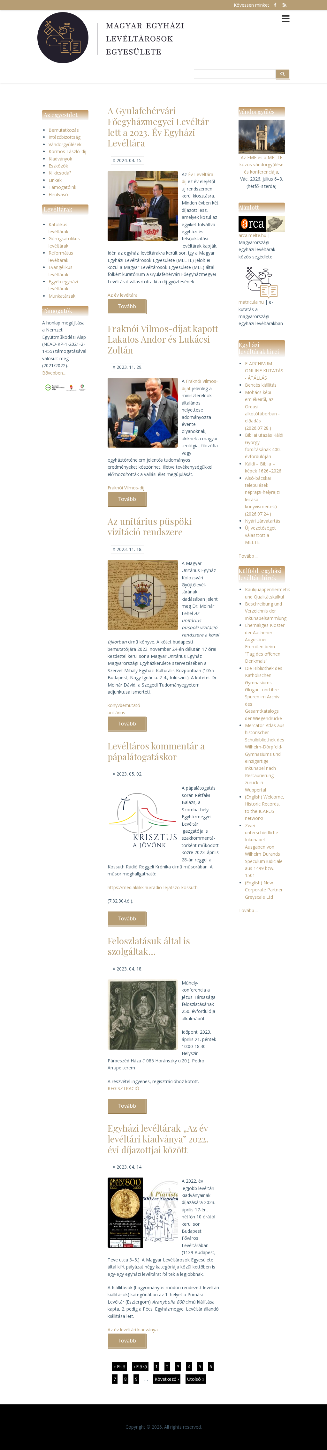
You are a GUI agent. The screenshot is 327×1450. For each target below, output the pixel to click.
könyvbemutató (124, 705)
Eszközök (58, 166)
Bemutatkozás (64, 130)
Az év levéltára (123, 295)
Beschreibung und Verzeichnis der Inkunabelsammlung (265, 611)
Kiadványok (60, 159)
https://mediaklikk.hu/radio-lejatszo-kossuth (153, 887)
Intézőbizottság (64, 137)
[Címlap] (111, 37)
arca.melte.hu (252, 235)
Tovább (132, 308)
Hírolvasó (58, 194)
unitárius (116, 713)
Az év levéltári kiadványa (133, 1330)
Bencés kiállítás (261, 385)
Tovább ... (248, 556)
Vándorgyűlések (65, 144)
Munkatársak (62, 296)
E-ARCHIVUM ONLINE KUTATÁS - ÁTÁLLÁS (264, 371)
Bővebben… (54, 373)
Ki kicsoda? (60, 173)
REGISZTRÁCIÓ (123, 1088)
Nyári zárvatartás (262, 521)
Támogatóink (62, 187)
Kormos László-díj (67, 151)
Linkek (55, 180)
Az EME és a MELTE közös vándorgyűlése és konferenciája (262, 164)
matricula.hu (251, 302)
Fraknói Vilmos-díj (126, 488)
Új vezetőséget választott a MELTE (260, 535)
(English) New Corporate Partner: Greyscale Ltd (264, 890)
